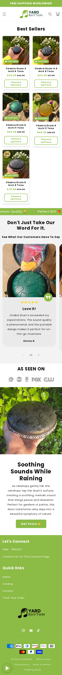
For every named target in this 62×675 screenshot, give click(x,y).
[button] (4, 14)
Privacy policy (22, 664)
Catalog (8, 584)
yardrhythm (26, 659)
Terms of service (42, 664)
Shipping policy (32, 669)
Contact (8, 591)
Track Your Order (14, 598)
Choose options (16, 84)
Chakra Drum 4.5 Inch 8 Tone (46, 70)
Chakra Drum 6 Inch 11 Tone (16, 126)
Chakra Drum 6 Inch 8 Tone (16, 184)
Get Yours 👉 (31, 524)
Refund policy (43, 659)
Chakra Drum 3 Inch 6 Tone (16, 70)
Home (6, 577)
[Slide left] (23, 355)
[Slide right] (38, 355)
